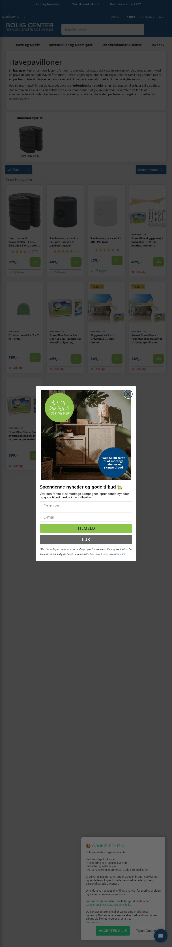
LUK (86, 539)
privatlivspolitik (117, 554)
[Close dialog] (128, 394)
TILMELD (86, 528)
